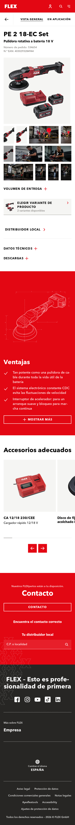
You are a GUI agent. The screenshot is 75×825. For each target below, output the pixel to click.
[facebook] (17, 699)
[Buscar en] (66, 644)
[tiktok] (48, 699)
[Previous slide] (32, 548)
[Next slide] (42, 548)
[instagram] (27, 699)
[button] (25, 189)
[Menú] (69, 6)
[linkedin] (58, 699)
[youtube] (37, 699)
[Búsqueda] (61, 6)
